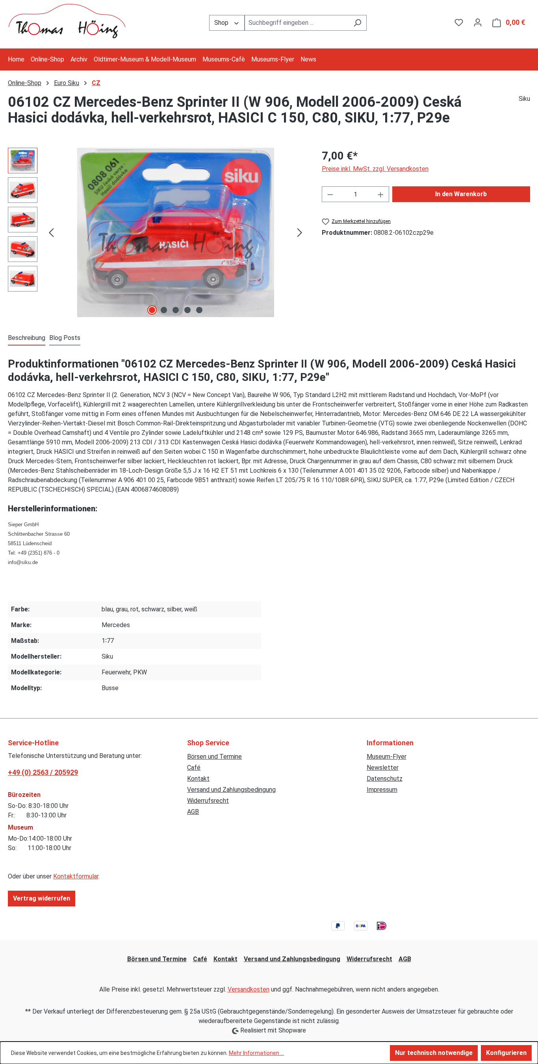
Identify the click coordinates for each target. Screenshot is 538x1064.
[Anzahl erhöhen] (381, 194)
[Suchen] (357, 23)
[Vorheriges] (51, 232)
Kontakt (198, 778)
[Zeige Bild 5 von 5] (199, 310)
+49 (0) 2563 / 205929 (43, 772)
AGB (193, 811)
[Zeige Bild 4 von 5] (187, 310)
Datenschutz (385, 778)
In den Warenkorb (461, 194)
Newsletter (383, 767)
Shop (222, 22)
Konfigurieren (506, 1053)
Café (193, 767)
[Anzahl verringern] (330, 194)
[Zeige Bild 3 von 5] (176, 310)
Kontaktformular (75, 876)
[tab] (26, 338)
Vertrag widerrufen (41, 898)
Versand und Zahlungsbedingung (231, 789)
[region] (157, 232)
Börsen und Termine (214, 756)
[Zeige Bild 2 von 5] (164, 310)
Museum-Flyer (386, 756)
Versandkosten (248, 989)
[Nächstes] (300, 232)
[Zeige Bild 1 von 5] (152, 310)
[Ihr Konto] (477, 22)
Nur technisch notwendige (434, 1053)
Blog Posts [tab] (64, 338)
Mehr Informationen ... (256, 1053)
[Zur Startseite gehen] (67, 21)
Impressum (382, 789)
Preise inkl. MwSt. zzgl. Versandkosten (375, 169)
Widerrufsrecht (208, 800)
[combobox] (297, 23)
